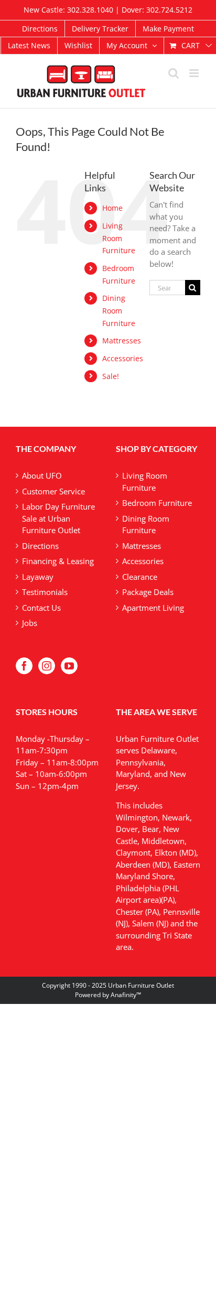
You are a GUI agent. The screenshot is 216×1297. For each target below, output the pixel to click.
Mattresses (121, 340)
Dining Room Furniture (118, 310)
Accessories (122, 358)
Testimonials (45, 592)
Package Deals (148, 592)
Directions (40, 546)
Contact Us (41, 607)
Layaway (37, 576)
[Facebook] (24, 665)
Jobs (29, 623)
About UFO (42, 475)
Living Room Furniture (118, 238)
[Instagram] (46, 665)
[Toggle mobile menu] (194, 73)
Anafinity (123, 994)
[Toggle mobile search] (173, 73)
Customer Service (53, 491)
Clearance (139, 576)
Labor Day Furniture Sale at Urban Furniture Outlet (58, 518)
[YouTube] (69, 665)
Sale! (110, 376)
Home (112, 208)
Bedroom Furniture (157, 503)
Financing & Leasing (58, 561)
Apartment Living (153, 607)
